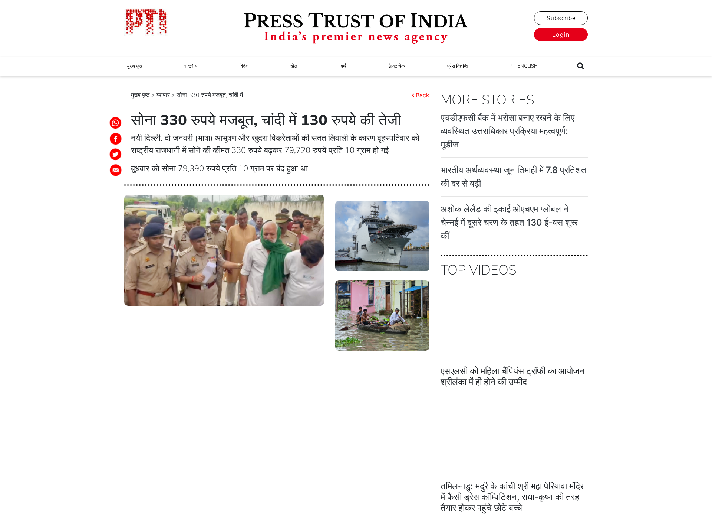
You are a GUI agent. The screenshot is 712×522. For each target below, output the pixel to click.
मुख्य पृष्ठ (134, 66)
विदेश (244, 66)
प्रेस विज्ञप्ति (457, 66)
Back (422, 95)
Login (561, 34)
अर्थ (343, 66)
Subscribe (561, 18)
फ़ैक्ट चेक (397, 66)
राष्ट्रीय (190, 66)
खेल (293, 66)
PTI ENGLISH (524, 66)
